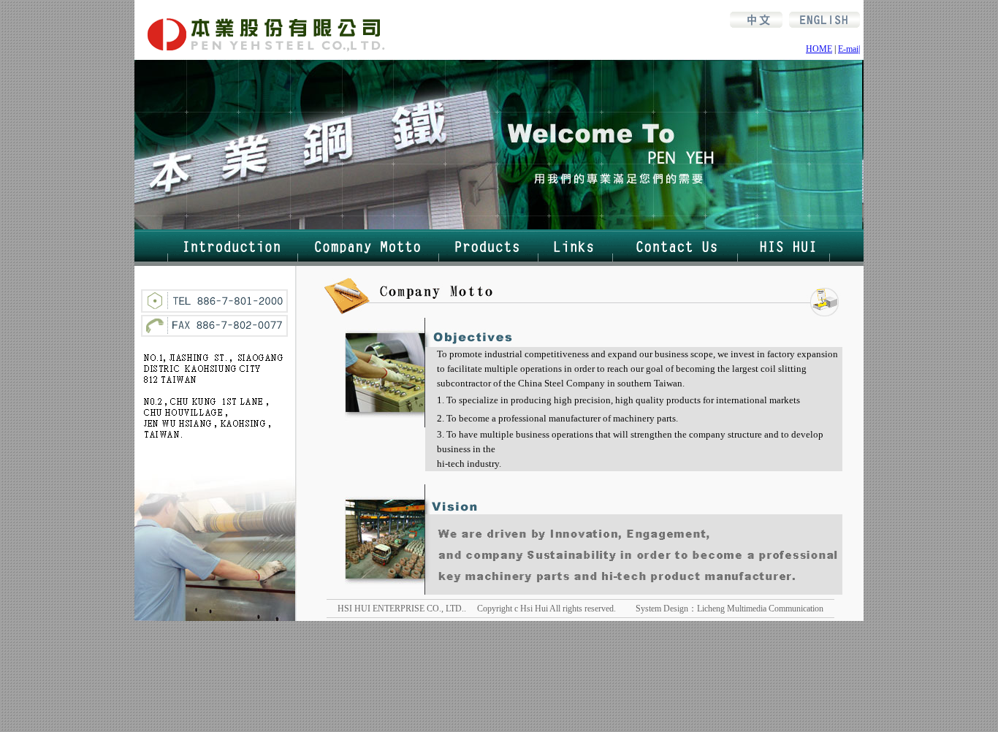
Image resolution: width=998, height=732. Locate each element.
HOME (819, 49)
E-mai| (849, 49)
